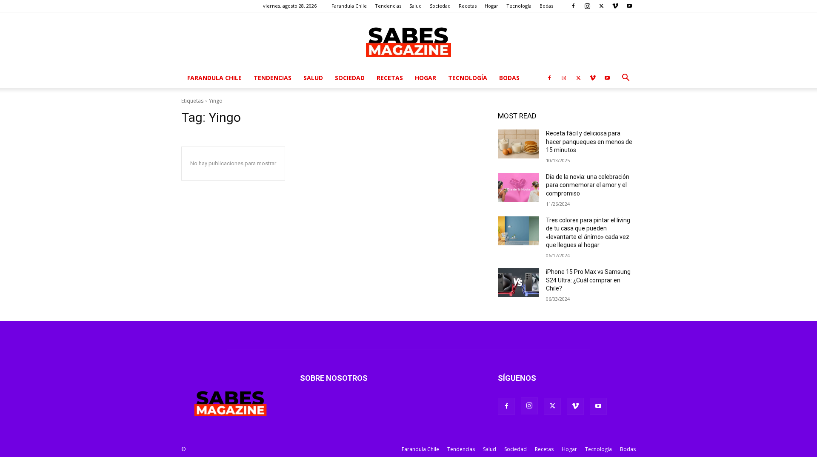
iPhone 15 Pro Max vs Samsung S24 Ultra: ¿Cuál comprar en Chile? (588, 280)
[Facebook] (573, 6)
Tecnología (518, 6)
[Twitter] (601, 6)
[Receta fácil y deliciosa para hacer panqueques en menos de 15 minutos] (518, 143)
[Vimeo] (615, 6)
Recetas (468, 6)
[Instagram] (587, 6)
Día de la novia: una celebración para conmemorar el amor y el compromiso (587, 185)
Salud (415, 6)
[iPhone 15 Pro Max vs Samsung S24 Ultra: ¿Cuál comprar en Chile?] (518, 282)
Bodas (546, 6)
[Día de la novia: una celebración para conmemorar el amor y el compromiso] (518, 187)
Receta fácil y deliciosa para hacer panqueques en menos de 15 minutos (589, 141)
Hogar (491, 6)
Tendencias (388, 6)
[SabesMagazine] (408, 40)
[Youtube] (629, 6)
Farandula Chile (349, 6)
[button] (625, 79)
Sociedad (440, 6)
